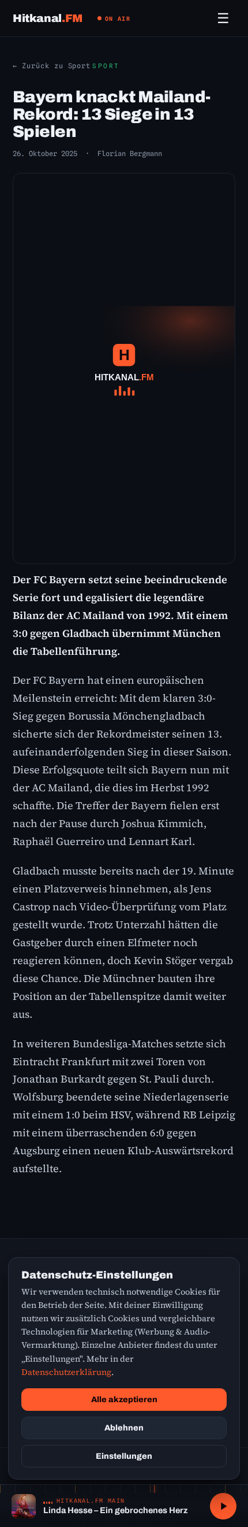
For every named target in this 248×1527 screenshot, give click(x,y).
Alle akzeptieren (124, 1399)
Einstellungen (124, 1456)
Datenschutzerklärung (66, 1372)
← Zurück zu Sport (52, 65)
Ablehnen (124, 1428)
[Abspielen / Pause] (223, 1506)
